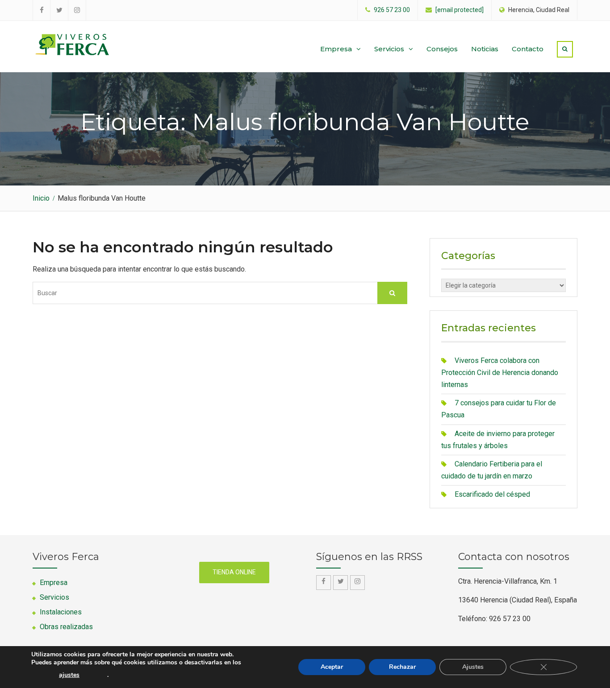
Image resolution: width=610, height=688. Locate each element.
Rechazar (402, 667)
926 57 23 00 (392, 10)
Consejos (442, 49)
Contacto (527, 49)
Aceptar (332, 667)
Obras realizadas (66, 626)
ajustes (69, 675)
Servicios (389, 49)
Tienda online (234, 572)
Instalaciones (61, 612)
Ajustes (473, 667)
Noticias (484, 49)
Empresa (336, 49)
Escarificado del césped (492, 494)
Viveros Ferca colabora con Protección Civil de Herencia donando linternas (499, 372)
